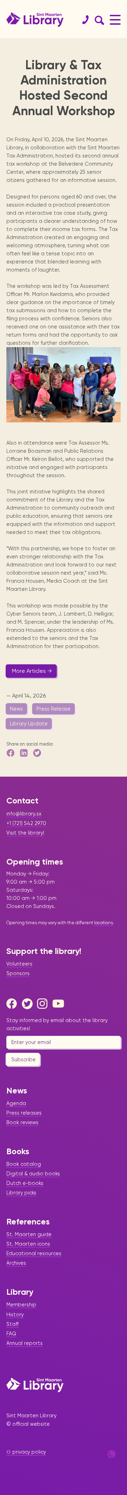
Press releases (24, 1113)
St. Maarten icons (28, 1244)
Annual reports (24, 1343)
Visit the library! (25, 833)
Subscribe (23, 1059)
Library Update (29, 723)
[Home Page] (35, 1385)
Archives (16, 1263)
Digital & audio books (33, 1173)
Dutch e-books (24, 1183)
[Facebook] (13, 1003)
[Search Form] (98, 19)
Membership (21, 1304)
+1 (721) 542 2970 (26, 823)
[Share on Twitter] (37, 753)
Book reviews (22, 1122)
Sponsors (18, 973)
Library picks (21, 1193)
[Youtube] (60, 1003)
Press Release (53, 709)
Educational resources (33, 1253)
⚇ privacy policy (26, 1452)
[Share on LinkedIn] (24, 753)
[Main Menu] (115, 19)
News (16, 709)
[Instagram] (44, 1003)
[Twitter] (29, 1003)
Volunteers (19, 964)
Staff (12, 1324)
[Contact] (82, 19)
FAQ (11, 1333)
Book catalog (23, 1164)
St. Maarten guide (29, 1234)
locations (103, 922)
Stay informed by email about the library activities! (57, 1024)
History (15, 1314)
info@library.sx (23, 814)
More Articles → (32, 671)
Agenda (16, 1103)
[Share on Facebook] (11, 753)
